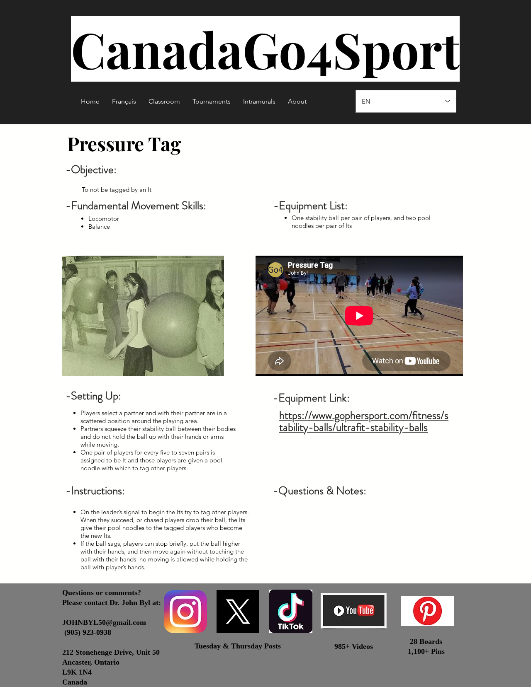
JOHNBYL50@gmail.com (104, 622)
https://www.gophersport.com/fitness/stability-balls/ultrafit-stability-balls (363, 421)
